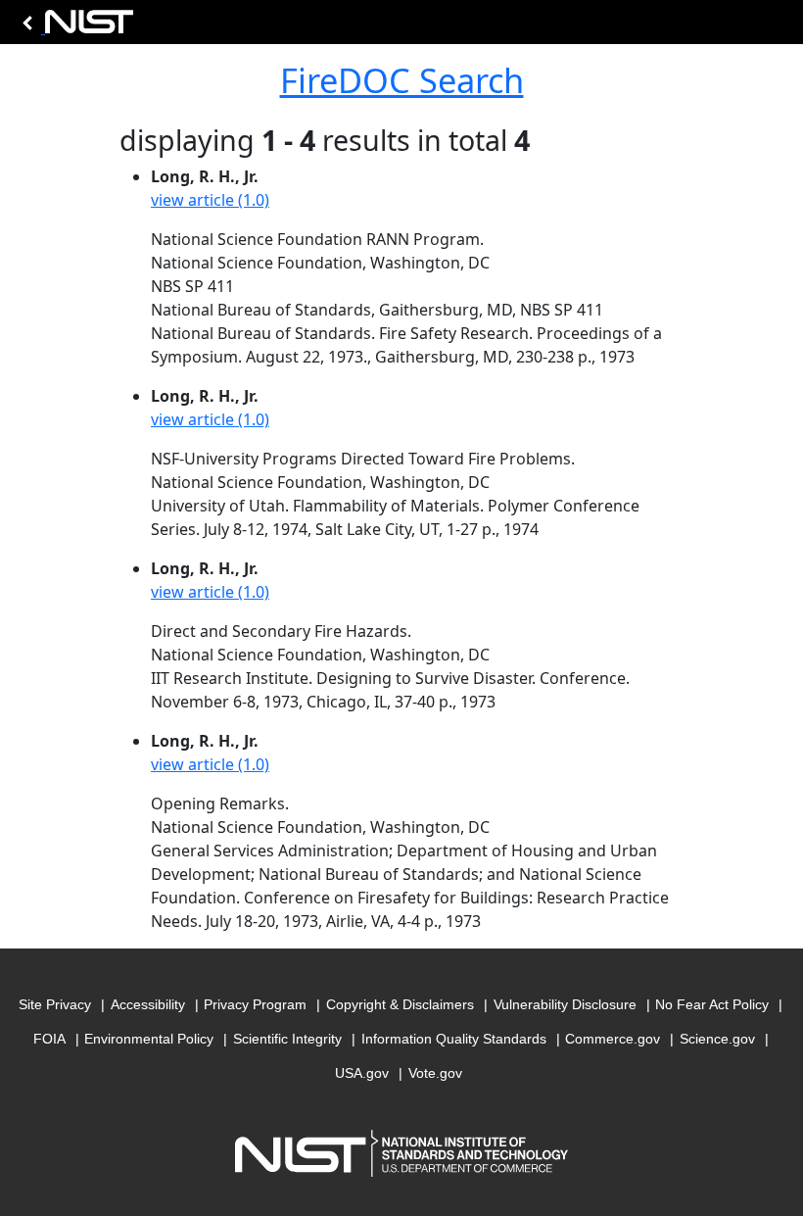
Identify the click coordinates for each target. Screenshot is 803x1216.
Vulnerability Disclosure (565, 1004)
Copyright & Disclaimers (400, 1004)
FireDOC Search (402, 80)
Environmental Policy (148, 1038)
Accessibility (148, 1004)
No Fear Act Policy (712, 1004)
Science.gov (717, 1038)
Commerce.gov (612, 1038)
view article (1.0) (210, 200)
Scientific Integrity (287, 1038)
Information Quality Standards (453, 1038)
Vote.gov (435, 1073)
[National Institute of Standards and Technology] (74, 27)
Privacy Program (255, 1004)
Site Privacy (55, 1004)
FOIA (49, 1038)
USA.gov (362, 1073)
